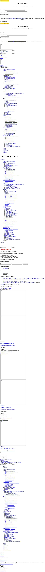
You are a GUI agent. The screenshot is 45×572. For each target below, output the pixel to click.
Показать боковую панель (5, 288)
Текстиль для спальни (9, 140)
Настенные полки (8, 145)
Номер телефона (3, 12)
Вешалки (7, 144)
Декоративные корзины (10, 77)
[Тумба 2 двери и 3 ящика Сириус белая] (11, 282)
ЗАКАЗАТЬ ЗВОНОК (4, 0)
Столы (6, 106)
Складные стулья (11, 111)
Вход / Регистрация (7, 550)
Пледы (6, 137)
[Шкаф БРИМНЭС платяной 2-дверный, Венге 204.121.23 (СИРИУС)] (17, 278)
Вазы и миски (8, 76)
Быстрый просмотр (4, 353)
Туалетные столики (11, 108)
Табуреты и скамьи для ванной (11, 73)
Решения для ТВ (8, 104)
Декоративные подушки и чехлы (11, 136)
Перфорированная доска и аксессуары (12, 146)
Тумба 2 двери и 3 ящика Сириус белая (28, 282)
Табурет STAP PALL (5, 407)
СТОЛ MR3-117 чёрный (18, 281)
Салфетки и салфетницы (10, 123)
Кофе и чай (7, 116)
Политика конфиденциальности (6, 462)
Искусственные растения (10, 128)
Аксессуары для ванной (10, 71)
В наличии (5, 274)
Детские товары (3, 345)
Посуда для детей (8, 120)
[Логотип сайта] (6, 49)
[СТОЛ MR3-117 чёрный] (8, 281)
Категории (2, 159)
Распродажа (5, 273)
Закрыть (2, 242)
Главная (2, 284)
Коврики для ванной (9, 89)
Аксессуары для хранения (10, 143)
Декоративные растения (10, 78)
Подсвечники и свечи (9, 80)
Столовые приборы (9, 126)
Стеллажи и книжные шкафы (11, 105)
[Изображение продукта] (13, 339)
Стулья (6, 109)
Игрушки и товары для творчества (12, 84)
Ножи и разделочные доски (10, 118)
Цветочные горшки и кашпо (11, 130)
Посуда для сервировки (10, 121)
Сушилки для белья (9, 134)
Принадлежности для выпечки (11, 122)
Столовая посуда (8, 125)
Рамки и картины (8, 81)
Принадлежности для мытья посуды (12, 97)
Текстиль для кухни (9, 139)
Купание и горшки (9, 85)
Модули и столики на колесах (11, 103)
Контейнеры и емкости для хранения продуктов (14, 93)
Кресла (6, 101)
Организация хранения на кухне (11, 96)
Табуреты (7, 112)
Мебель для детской (9, 86)
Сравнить (5, 549)
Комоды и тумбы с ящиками (10, 100)
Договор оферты (17, 462)
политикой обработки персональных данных (17, 18)
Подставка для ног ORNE (7, 343)
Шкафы (6, 113)
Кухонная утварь (8, 94)
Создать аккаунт (3, 559)
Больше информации (4, 564)
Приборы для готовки (12, 95)
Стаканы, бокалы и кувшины (11, 124)
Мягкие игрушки (8, 87)
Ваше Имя (2, 9)
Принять (11, 564)
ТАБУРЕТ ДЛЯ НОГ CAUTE (7, 448)
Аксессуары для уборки (10, 133)
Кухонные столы (11, 107)
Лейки (6, 129)
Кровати (7, 102)
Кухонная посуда (8, 117)
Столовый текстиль (9, 138)
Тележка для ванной (9, 74)
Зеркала (6, 79)
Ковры (6, 90)
